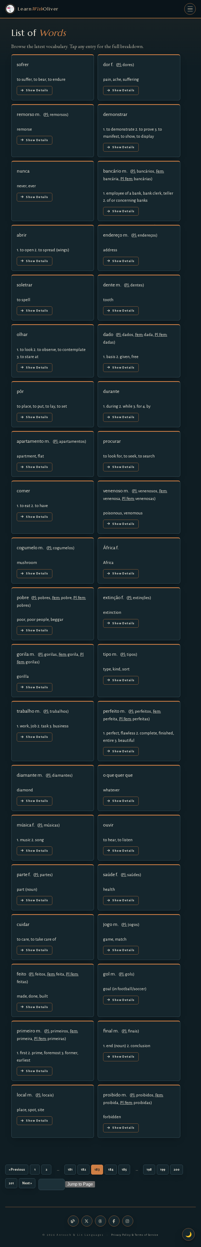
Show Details (37, 90)
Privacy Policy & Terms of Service (135, 1235)
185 (124, 1169)
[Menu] (190, 9)
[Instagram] (127, 1221)
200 (177, 1169)
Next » (27, 1183)
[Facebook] (114, 1221)
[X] (86, 1221)
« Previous (17, 1169)
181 (70, 1169)
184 (110, 1169)
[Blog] (73, 1221)
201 (11, 1183)
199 (162, 1169)
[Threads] (100, 1221)
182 (83, 1169)
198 (149, 1169)
